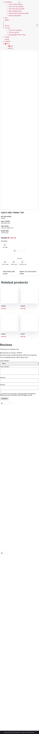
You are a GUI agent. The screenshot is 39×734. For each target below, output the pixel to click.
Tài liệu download (9, 705)
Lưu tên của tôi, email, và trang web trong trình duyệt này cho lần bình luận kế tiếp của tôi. (18, 394)
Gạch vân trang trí (12, 212)
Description (10, 273)
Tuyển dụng (7, 703)
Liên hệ (5, 708)
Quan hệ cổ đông (9, 697)
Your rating (4, 360)
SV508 (3, 306)
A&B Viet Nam (31, 732)
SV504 (3, 334)
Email (2, 385)
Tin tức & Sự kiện (8, 700)
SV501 (22, 334)
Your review (5, 366)
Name (3, 377)
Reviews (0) (29, 273)
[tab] (10, 273)
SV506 (22, 306)
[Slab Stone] (8, 22)
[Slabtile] (8, 24)
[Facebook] (5, 550)
